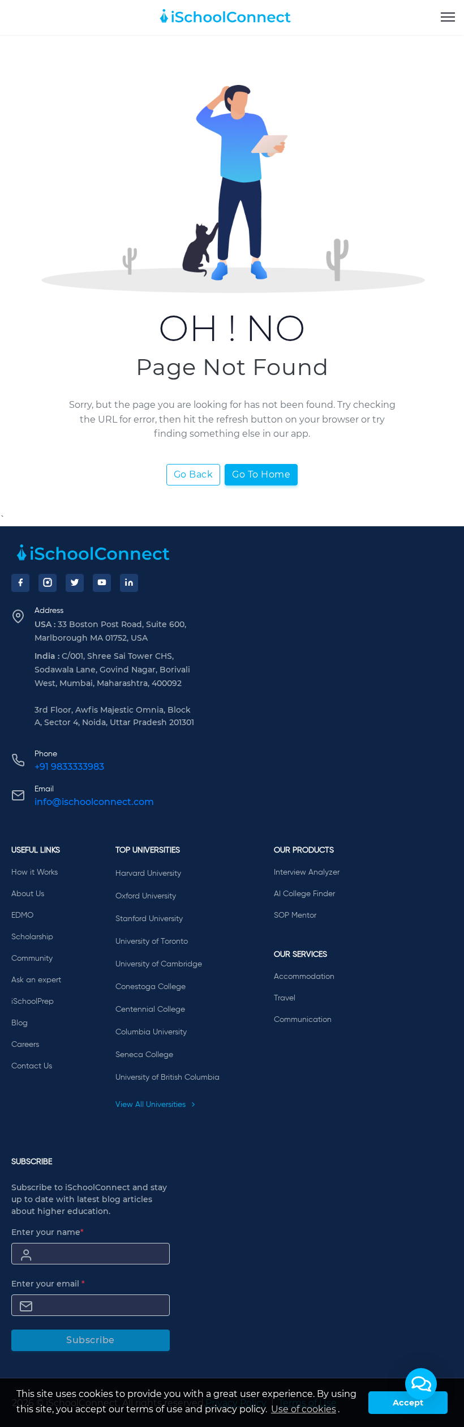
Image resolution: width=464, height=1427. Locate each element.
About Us (27, 894)
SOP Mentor (295, 915)
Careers (25, 1045)
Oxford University (145, 896)
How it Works (34, 872)
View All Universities (151, 1105)
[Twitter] (75, 583)
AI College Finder (304, 894)
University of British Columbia (167, 1077)
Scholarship (32, 937)
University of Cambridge (158, 964)
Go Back (193, 474)
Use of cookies (303, 1409)
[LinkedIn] (129, 583)
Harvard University (148, 874)
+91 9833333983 (69, 766)
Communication (303, 1020)
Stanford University (149, 919)
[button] (421, 1384)
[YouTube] (102, 583)
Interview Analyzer (307, 872)
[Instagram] (47, 583)
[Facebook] (20, 583)
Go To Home (261, 474)
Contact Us (31, 1066)
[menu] (448, 17)
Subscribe (90, 1340)
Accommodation (304, 977)
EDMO (22, 915)
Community (32, 958)
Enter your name (47, 1232)
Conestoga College (150, 987)
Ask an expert (36, 980)
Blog (19, 1023)
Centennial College (150, 1009)
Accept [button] (408, 1403)
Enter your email (48, 1284)
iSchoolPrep (32, 1002)
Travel (284, 998)
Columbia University (151, 1032)
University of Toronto (151, 941)
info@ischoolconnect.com (94, 801)
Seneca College (144, 1055)
